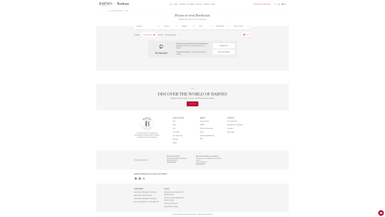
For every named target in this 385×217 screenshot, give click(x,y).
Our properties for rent (116, 10)
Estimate (182, 4)
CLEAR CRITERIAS (224, 52)
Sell (174, 128)
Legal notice (204, 121)
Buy (171, 4)
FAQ (201, 139)
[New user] (279, 4)
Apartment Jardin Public (143, 195)
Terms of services (206, 128)
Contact (199, 4)
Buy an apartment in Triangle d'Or (146, 202)
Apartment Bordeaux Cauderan (145, 198)
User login (231, 132)
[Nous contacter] (381, 213)
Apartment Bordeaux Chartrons (145, 192)
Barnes (206, 4)
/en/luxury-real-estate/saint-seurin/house (174, 199)
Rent (176, 4)
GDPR (202, 125)
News (213, 4)
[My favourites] (275, 4)
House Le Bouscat (170, 203)
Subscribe (192, 104)
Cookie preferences (207, 136)
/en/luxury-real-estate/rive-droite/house (174, 193)
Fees (202, 132)
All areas (191, 4)
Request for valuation (262, 4)
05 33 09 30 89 (171, 162)
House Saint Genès (171, 206)
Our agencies (178, 136)
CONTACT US (223, 46)
